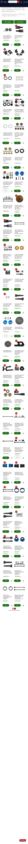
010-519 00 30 (6, 4)
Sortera (21, 22)
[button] (2, 2)
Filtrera (8, 22)
